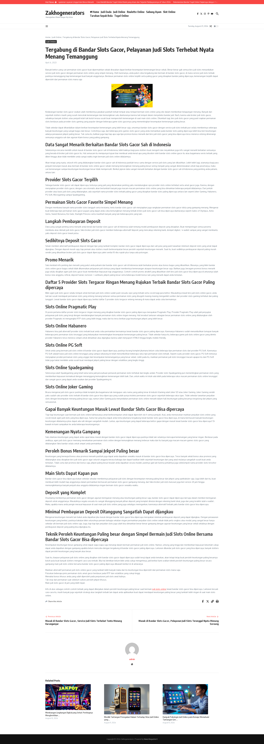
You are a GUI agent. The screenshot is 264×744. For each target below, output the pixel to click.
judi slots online (159, 589)
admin (132, 659)
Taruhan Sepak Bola (101, 15)
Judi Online (119, 11)
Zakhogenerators (64, 12)
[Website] (132, 664)
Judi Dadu (106, 11)
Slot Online (169, 11)
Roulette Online (136, 11)
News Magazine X (150, 739)
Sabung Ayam (153, 11)
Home (47, 37)
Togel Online (121, 15)
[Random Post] (211, 26)
